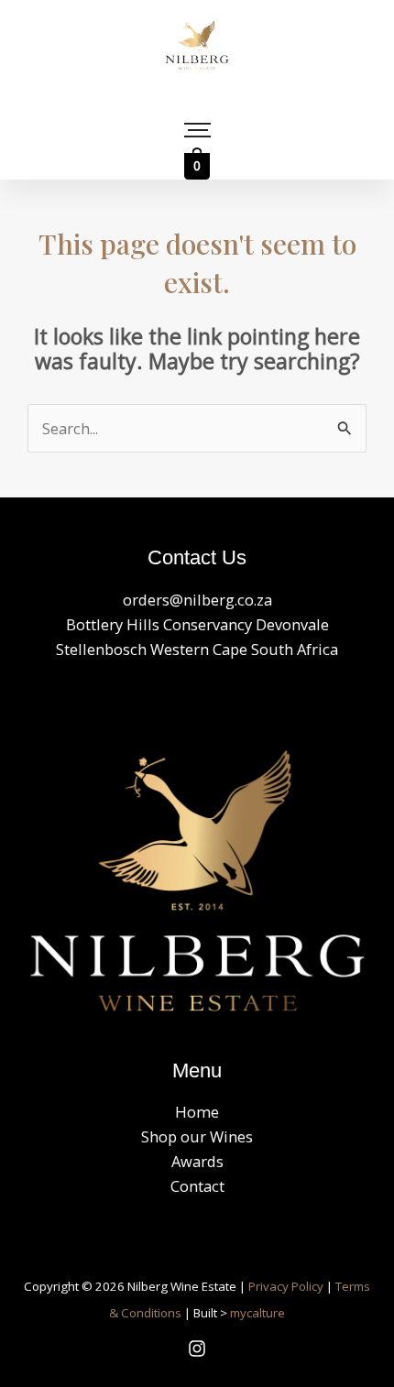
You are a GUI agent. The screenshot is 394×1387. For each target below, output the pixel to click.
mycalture (257, 1313)
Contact (197, 1185)
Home (197, 1111)
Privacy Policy (285, 1286)
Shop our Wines (197, 1136)
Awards (197, 1161)
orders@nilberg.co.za (197, 599)
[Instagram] (197, 1348)
